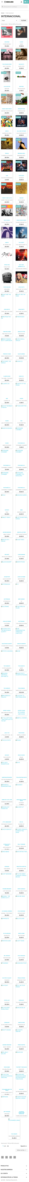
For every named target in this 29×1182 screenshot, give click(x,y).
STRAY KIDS (7, 264)
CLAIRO (21, 42)
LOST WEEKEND (7, 891)
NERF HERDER (21, 599)
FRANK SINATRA (21, 1044)
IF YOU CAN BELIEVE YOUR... (8, 1092)
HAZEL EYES (21, 66)
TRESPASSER (21, 334)
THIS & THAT (7, 267)
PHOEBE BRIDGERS (7, 888)
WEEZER (21, 198)
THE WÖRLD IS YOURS (21, 623)
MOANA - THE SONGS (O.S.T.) (8, 913)
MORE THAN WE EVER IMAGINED (9, 200)
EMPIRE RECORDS (6, 133)
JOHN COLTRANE (21, 576)
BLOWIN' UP (21, 824)
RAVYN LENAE (21, 933)
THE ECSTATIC (7, 757)
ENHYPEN (21, 86)
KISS (7, 175)
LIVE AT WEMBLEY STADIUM (8, 423)
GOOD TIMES (21, 556)
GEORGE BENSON (7, 532)
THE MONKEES (21, 688)
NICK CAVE (21, 264)
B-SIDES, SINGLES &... (21, 846)
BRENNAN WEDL (21, 153)
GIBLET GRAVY (6, 534)
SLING (21, 44)
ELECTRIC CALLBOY (6, 978)
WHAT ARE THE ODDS (21, 289)
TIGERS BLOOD (21, 111)
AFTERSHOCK (6, 601)
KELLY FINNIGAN (21, 844)
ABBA (21, 510)
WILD (7, 512)
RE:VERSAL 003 (7, 244)
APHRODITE (7, 935)
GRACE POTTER (21, 331)
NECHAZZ (7, 554)
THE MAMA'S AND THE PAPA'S (7, 1090)
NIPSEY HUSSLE (6, 710)
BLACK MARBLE (21, 354)
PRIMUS (7, 153)
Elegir (9, 20)
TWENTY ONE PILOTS (7, 198)
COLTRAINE (7, 623)
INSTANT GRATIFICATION (7, 111)
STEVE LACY (7, 1000)
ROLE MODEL (7, 220)
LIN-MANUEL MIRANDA (7, 911)
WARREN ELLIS (21, 266)
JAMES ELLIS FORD (21, 532)
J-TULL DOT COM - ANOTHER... (9, 735)
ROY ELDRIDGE (21, 712)
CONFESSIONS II (7, 44)
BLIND (21, 668)
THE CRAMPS (14, 1134)
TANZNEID (6, 980)
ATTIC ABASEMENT (7, 822)
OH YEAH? (6, 1002)
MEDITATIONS (21, 579)
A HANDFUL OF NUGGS (6, 155)
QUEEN (21, 398)
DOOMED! (21, 803)
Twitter (6, 1157)
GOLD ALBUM (21, 200)
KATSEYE (7, 510)
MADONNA (7, 42)
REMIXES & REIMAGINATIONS (8, 802)
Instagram (14, 1157)
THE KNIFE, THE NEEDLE (7, 378)
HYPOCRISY (21, 175)
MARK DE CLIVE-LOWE (7, 799)
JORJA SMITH (21, 287)
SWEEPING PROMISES (7, 777)
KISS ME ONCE (21, 913)
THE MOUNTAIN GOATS (21, 777)
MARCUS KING (21, 1022)
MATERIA (7, 88)
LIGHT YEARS (21, 958)
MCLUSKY (21, 1089)
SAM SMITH (21, 64)
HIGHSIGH (7, 866)
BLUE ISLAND (21, 935)
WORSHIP (21, 178)
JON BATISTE (7, 576)
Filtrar (23, 20)
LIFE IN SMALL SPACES (21, 356)
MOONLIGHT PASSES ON (7, 824)
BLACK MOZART (7, 579)
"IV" (21, 601)
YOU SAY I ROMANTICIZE (7, 779)
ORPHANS (6, 1114)
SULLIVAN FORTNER (21, 131)
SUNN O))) (21, 376)
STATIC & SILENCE (6, 668)
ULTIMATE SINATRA (21, 1047)
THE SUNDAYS (7, 666)
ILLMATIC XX (7, 400)
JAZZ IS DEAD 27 (7, 847)
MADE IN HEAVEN (7, 445)
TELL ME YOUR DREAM (21, 1002)
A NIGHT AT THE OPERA (22, 400)
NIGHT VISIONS (7, 1047)
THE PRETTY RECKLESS (21, 1067)
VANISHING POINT (21, 980)
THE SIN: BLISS (21, 88)
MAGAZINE (7, 289)
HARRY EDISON (21, 714)
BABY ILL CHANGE (21, 735)
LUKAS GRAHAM (21, 554)
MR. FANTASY (7, 955)
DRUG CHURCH (21, 755)
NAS (7, 398)
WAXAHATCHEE (21, 108)
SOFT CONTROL (7, 66)
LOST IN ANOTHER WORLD (22, 534)
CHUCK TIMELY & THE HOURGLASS (10, 222)
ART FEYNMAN (7, 1111)
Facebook (2, 1157)
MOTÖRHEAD (7, 599)
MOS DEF (7, 755)
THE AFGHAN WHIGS (6, 64)
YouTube (10, 1157)
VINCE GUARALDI (21, 888)
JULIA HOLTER (7, 86)
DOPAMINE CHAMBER (21, 445)
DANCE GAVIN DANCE (7, 108)
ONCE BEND (7, 868)
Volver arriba (21, 1150)
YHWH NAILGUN (6, 287)
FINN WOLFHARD (7, 331)
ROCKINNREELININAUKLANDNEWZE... (18, 1136)
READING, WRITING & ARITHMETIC (9, 690)
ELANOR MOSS (7, 376)
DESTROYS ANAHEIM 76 (7, 178)
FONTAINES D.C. (21, 443)
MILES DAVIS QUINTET (7, 643)
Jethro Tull (6, 732)
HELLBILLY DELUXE (6, 1069)
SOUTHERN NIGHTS (21, 133)
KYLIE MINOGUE (21, 911)
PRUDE (21, 757)
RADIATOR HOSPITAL (21, 866)
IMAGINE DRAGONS (7, 1044)
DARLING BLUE (21, 1024)
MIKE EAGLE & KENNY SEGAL (21, 800)
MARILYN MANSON (21, 643)
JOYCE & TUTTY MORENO (6, 845)
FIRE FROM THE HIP (7, 334)
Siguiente (24, 1146)
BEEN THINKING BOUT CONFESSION (10, 356)
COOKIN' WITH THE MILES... (8, 646)
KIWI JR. (21, 822)
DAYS (21, 779)
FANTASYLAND (6, 958)
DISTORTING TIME (21, 868)
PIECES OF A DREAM (7, 556)
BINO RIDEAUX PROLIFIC (7, 712)
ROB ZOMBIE (7, 1067)
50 (8, 1146)
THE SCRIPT (21, 242)
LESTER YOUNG (21, 710)
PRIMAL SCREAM (21, 978)
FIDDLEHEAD (21, 732)
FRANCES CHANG (7, 354)
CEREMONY (21, 1000)
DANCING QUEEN (21, 512)
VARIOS (7, 131)
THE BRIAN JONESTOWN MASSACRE (21, 1112)
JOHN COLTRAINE (7, 621)
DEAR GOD (21, 1069)
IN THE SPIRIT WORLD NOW (8, 1024)
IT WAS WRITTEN (21, 423)
